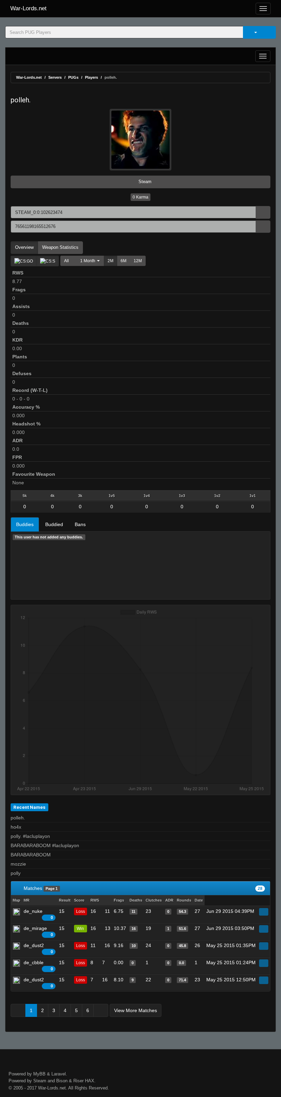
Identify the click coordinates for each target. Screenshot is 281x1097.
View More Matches (135, 1010)
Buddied (54, 524)
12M (138, 260)
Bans (80, 524)
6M (123, 260)
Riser (78, 1080)
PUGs (73, 77)
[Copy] (263, 212)
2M (110, 260)
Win (80, 928)
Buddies (25, 524)
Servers (55, 77)
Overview (24, 247)
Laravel (58, 1073)
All (66, 260)
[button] (88, 261)
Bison (62, 1080)
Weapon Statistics (60, 247)
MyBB (39, 1073)
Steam (144, 181)
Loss (80, 911)
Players (91, 77)
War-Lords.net (28, 8)
